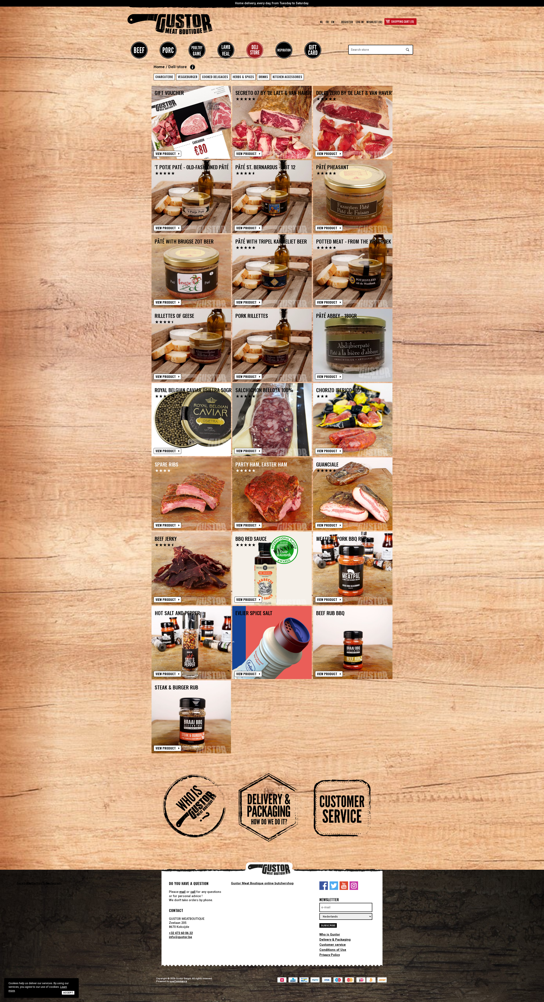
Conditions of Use (332, 950)
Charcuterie (164, 77)
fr (327, 22)
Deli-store (254, 50)
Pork (168, 50)
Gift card (312, 50)
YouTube (344, 885)
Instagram (354, 885)
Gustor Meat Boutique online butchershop (262, 883)
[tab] (198, 808)
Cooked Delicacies (215, 77)
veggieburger (187, 77)
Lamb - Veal (225, 50)
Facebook (323, 885)
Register (347, 22)
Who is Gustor (329, 934)
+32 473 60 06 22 (181, 933)
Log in (360, 22)
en (332, 22)
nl (321, 22)
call (193, 892)
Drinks (263, 77)
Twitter (334, 885)
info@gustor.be (180, 937)
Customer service (332, 945)
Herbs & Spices (243, 77)
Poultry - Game (196, 50)
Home (159, 66)
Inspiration (283, 50)
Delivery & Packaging (335, 939)
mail (182, 892)
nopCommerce (178, 981)
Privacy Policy (329, 955)
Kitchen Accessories (287, 77)
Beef (139, 50)
